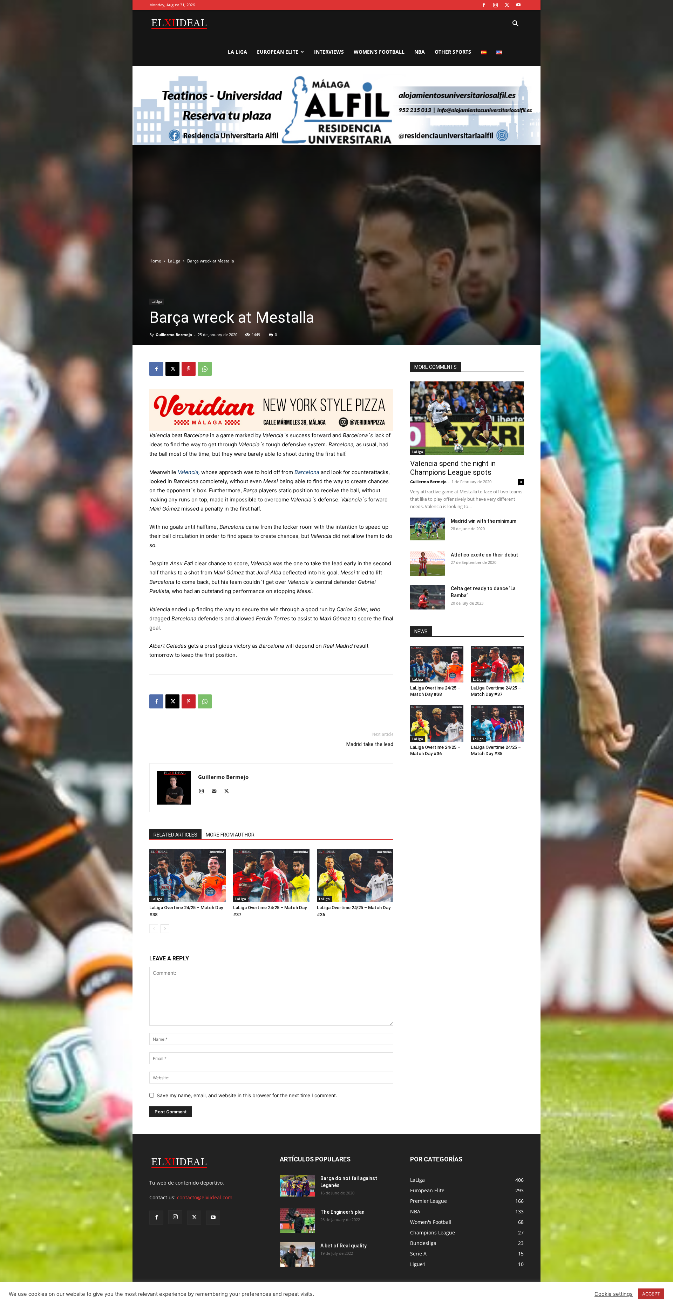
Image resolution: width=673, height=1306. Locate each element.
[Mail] (216, 791)
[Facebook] (483, 5)
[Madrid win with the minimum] (427, 529)
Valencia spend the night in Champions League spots (453, 468)
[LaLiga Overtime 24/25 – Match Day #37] (271, 875)
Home (155, 261)
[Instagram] (495, 5)
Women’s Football (379, 51)
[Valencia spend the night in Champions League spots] (467, 418)
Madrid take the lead (369, 744)
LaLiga (174, 261)
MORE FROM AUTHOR (230, 835)
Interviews (329, 51)
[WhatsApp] (205, 369)
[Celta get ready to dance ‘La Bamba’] (427, 597)
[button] (515, 24)
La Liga (237, 51)
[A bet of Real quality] (297, 1254)
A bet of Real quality (343, 1245)
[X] (507, 5)
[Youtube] (518, 5)
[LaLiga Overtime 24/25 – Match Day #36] (355, 875)
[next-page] (165, 928)
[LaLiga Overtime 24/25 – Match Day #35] (497, 723)
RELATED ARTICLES (175, 835)
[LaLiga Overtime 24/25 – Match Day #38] (187, 875)
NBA (419, 51)
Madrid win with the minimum (483, 521)
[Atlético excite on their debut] (427, 563)
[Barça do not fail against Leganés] (297, 1186)
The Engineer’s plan (342, 1212)
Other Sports (453, 51)
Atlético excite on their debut (484, 555)
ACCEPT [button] (651, 1294)
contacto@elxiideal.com (204, 1197)
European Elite (277, 51)
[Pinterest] (189, 369)
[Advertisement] (336, 205)
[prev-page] (153, 928)
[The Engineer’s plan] (297, 1220)
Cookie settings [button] (613, 1294)
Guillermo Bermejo (174, 334)
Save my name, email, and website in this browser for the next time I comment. (247, 1095)
